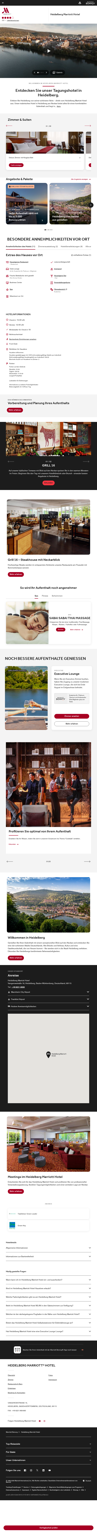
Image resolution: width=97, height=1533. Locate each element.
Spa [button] (11, 289)
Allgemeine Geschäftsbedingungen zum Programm (65, 1487)
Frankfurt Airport (18, 999)
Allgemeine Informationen (17, 1248)
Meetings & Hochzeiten (16, 1393)
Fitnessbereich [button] (60, 289)
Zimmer (10, 1380)
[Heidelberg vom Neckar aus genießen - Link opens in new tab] (70, 203)
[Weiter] (88, 126)
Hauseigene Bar (60, 276)
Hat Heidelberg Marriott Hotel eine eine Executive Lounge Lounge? (34, 1331)
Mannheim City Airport (20, 992)
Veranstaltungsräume (62, 282)
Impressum (52, 1380)
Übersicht (11, 1375)
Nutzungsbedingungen (38, 1487)
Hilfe (82, 1490)
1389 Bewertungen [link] (13, 20)
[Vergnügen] (48, 51)
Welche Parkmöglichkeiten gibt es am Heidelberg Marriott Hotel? (33, 1297)
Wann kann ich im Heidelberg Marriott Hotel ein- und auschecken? (34, 1280)
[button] (80, 3)
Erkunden (48, 483)
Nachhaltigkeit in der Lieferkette (60, 1490)
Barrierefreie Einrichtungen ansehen (22, 339)
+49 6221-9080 (18, 987)
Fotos (50, 1375)
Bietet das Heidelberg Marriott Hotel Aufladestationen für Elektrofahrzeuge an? (39, 1323)
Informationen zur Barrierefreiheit (20, 1256)
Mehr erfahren (15, 410)
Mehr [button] (59, 106)
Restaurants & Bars (15, 1384)
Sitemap (75, 1490)
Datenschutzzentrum (13, 1490)
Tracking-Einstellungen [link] (13, 1487)
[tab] (20, 246)
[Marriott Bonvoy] (89, 2)
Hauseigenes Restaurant (19, 262)
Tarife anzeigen (16, 165)
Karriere (26, 1487)
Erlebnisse (12, 1388)
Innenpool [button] (58, 269)
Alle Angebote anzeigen (79, 179)
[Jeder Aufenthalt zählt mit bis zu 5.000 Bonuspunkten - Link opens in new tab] (27, 203)
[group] (48, 456)
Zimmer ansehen (71, 716)
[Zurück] (9, 126)
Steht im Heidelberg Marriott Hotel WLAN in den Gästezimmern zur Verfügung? (39, 1305)
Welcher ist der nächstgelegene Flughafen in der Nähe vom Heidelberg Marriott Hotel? (43, 1314)
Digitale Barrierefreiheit (39, 1490)
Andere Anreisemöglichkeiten (23, 1006)
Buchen (61, 629)
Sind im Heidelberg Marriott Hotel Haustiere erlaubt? (28, 1288)
